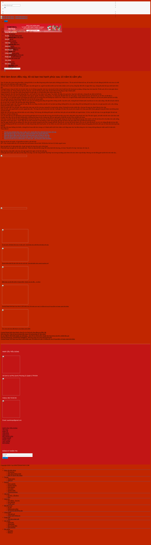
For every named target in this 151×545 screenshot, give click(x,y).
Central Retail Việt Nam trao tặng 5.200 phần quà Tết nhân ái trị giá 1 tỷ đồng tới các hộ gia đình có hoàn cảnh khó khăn (35, 306)
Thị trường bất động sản (15, 510)
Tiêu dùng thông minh (15, 35)
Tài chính (10, 489)
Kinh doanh (11, 487)
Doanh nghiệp (12, 42)
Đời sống (8, 63)
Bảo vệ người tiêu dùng (15, 475)
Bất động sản (9, 49)
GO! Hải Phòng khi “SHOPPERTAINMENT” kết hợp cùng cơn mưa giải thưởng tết (26, 337)
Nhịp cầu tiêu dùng (11, 32)
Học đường (11, 502)
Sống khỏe (11, 63)
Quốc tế (10, 39)
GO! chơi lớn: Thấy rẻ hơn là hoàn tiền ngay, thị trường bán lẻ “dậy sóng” (23, 334)
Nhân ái (10, 67)
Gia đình (11, 65)
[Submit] (5, 7)
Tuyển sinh (11, 504)
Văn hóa (7, 42)
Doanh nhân (11, 490)
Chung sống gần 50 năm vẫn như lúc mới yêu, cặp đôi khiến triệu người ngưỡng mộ (25, 263)
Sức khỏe (8, 60)
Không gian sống (13, 53)
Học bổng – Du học (14, 48)
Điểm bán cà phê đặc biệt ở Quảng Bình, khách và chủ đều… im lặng (21, 282)
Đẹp (9, 497)
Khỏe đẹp (11, 62)
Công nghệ (8, 53)
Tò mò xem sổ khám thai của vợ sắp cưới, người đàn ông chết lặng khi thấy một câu (30, 132)
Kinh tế (7, 39)
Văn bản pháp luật (14, 58)
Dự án (10, 51)
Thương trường (12, 492)
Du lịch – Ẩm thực (14, 44)
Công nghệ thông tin (14, 56)
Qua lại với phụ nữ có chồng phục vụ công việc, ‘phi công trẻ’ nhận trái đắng (27, 138)
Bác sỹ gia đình (12, 526)
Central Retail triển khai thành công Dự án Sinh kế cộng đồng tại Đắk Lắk (23, 332)
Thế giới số (12, 55)
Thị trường (11, 34)
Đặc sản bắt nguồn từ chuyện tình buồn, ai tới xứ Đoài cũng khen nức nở (26, 137)
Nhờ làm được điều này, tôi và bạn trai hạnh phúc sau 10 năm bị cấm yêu (27, 135)
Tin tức (7, 35)
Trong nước (12, 37)
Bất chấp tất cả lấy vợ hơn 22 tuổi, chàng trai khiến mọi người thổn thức (26, 133)
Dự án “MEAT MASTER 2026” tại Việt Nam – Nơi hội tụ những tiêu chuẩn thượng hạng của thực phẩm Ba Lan (35, 336)
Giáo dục (8, 46)
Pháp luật (8, 56)
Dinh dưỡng (11, 527)
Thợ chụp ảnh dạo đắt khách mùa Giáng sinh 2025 (16, 328)
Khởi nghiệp (12, 41)
